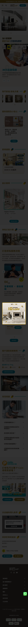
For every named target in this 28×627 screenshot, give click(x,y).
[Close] (26, 302)
